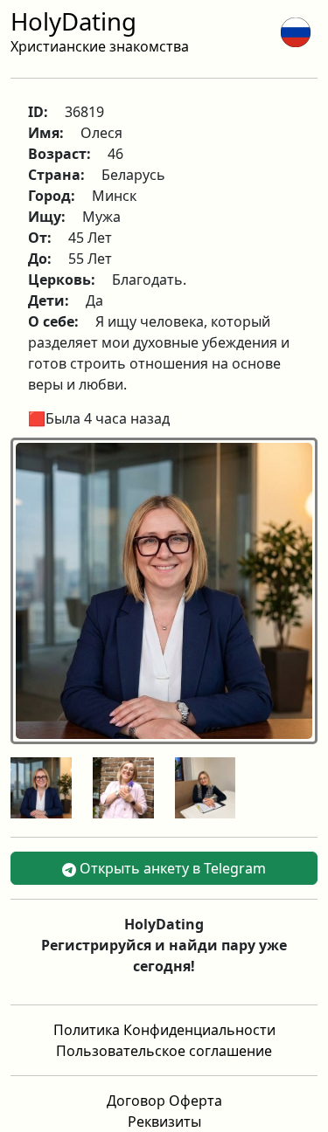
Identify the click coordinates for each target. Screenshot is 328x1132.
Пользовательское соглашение (164, 1050)
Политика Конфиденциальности (164, 1029)
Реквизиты (164, 1121)
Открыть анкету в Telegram (171, 868)
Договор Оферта (164, 1100)
